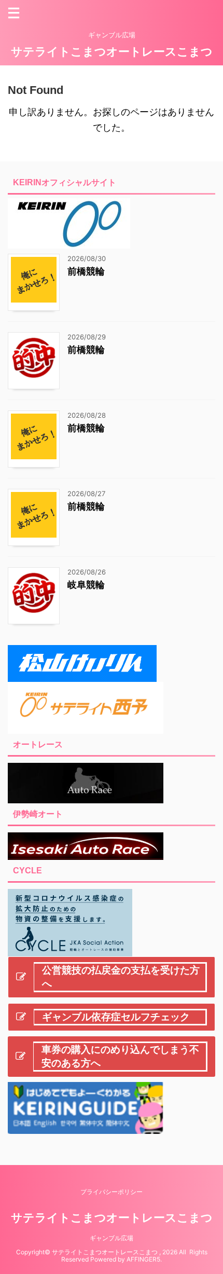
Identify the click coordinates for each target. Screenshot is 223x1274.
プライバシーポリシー (111, 1192)
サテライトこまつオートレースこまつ (112, 51)
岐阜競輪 (86, 584)
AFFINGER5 (143, 1259)
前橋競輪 (86, 271)
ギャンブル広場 (111, 1238)
